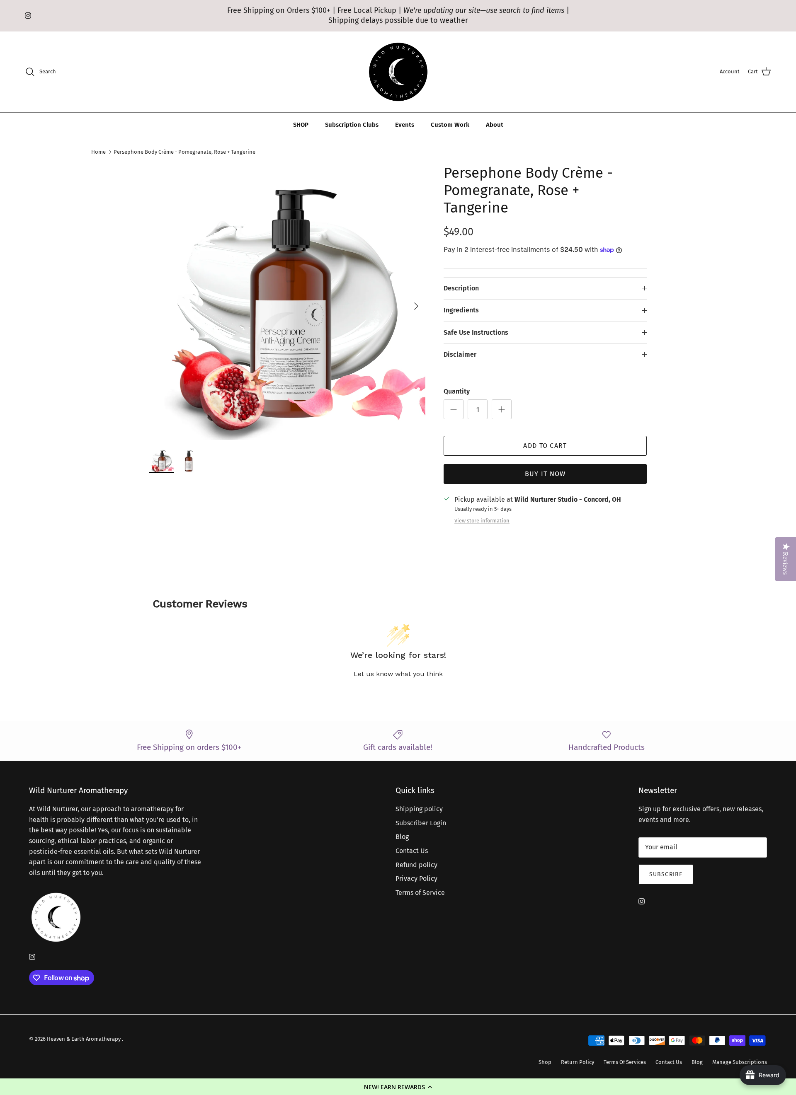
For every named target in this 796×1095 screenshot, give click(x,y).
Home (98, 152)
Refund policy (416, 865)
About (494, 124)
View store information (482, 520)
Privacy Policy (416, 878)
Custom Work (450, 124)
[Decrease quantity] (454, 409)
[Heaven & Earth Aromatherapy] (398, 72)
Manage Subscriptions (739, 1062)
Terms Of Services (625, 1062)
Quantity (457, 391)
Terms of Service (420, 893)
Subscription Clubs (352, 124)
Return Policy (577, 1062)
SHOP (300, 124)
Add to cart (545, 446)
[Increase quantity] (502, 409)
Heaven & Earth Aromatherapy (84, 1039)
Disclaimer (460, 354)
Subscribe (665, 874)
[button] (398, 1086)
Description (461, 288)
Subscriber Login (421, 823)
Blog (402, 837)
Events (404, 124)
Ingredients (461, 310)
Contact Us (412, 851)
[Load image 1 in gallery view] (287, 302)
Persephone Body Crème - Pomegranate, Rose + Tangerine (184, 152)
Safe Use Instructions (476, 332)
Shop (545, 1062)
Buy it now (545, 474)
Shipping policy (419, 809)
